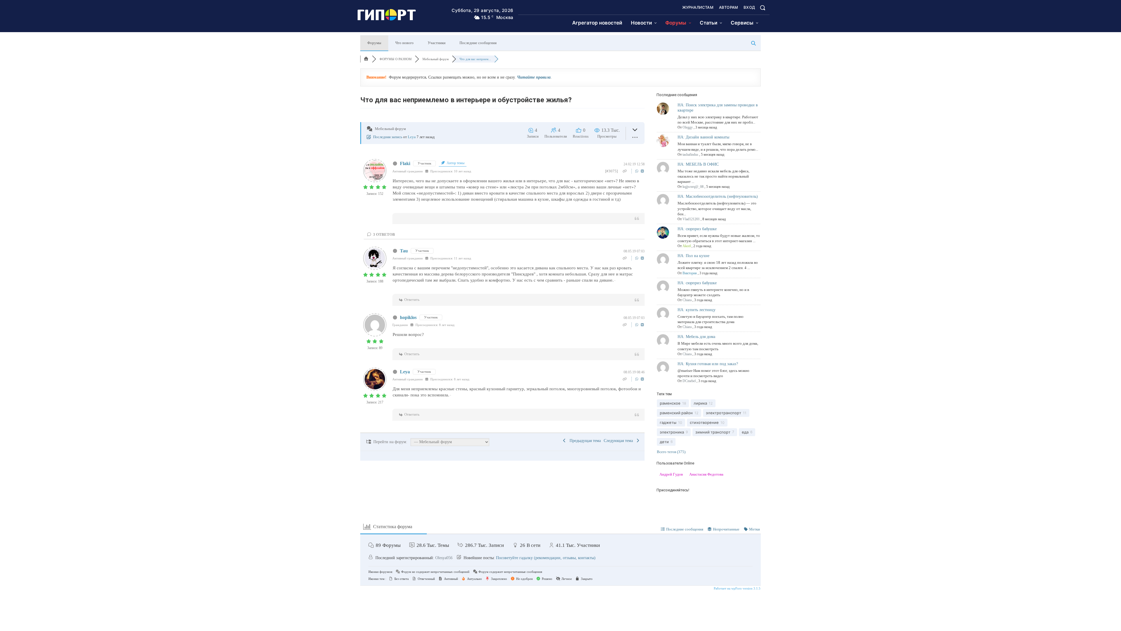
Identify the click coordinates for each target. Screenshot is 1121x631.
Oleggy (688, 127)
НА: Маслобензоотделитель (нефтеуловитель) (718, 196)
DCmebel (689, 381)
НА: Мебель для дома (696, 336)
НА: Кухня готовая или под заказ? (708, 364)
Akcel (687, 246)
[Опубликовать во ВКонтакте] (642, 171)
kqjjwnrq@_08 (693, 187)
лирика (700, 403)
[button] (763, 8)
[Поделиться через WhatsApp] (637, 171)
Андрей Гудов (671, 474)
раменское (670, 403)
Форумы (374, 43)
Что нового (404, 43)
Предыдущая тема (584, 440)
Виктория (690, 273)
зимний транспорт (712, 432)
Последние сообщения (478, 43)
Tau (404, 250)
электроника (672, 432)
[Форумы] (366, 59)
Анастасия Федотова (706, 474)
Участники (436, 43)
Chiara (687, 300)
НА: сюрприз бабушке (697, 229)
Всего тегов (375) (671, 452)
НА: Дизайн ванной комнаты (703, 137)
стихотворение (704, 422)
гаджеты (668, 422)
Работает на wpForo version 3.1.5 (736, 588)
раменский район (676, 412)
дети (664, 441)
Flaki (405, 163)
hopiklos (408, 317)
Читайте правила (534, 77)
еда (745, 432)
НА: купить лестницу (697, 310)
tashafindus (690, 154)
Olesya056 (443, 558)
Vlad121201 (691, 219)
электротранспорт (723, 412)
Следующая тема (619, 440)
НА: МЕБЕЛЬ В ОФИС (698, 164)
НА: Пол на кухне (693, 256)
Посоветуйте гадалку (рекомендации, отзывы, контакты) (546, 558)
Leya (412, 137)
